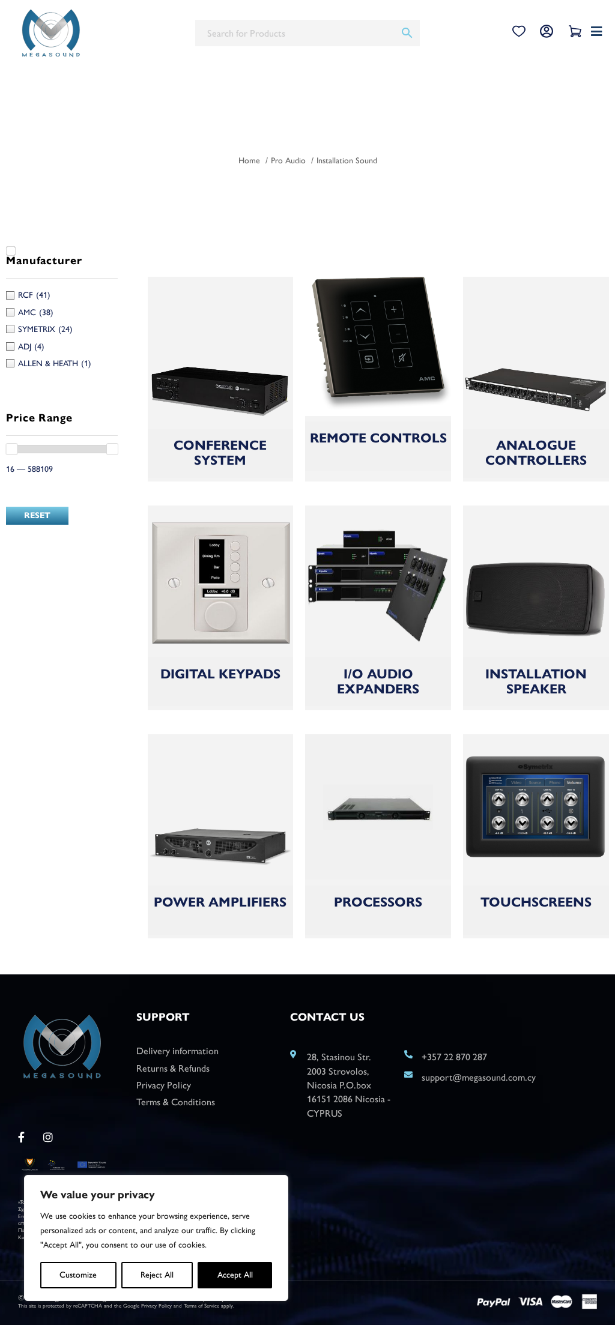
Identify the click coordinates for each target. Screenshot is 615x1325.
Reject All (157, 1275)
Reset (37, 515)
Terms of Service (201, 1305)
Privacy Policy (156, 1305)
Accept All (235, 1275)
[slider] (11, 449)
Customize (78, 1275)
